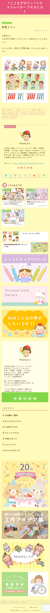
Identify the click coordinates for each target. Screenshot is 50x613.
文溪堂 (15, 117)
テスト (19, 113)
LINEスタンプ (11, 439)
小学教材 (41, 113)
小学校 (33, 113)
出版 (5, 113)
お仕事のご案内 (7, 23)
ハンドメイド (10, 445)
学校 (26, 113)
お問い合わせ (33, 607)
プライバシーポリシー (19, 607)
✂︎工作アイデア (11, 427)
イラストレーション (24, 110)
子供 (5, 110)
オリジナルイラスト (13, 421)
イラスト (12, 110)
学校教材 (6, 117)
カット (42, 110)
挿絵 (35, 110)
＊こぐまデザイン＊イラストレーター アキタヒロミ (25, 7)
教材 (11, 113)
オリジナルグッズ (12, 450)
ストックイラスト (12, 433)
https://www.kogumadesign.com (27, 163)
